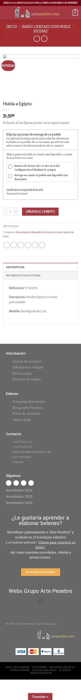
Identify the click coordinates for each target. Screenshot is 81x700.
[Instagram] (16, 483)
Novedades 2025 (19, 496)
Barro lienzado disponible (46, 26)
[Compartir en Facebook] (13, 245)
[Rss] (23, 483)
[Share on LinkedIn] (42, 245)
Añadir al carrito (40, 211)
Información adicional (23, 275)
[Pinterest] (31, 483)
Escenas (40, 31)
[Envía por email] (28, 245)
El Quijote (65, 670)
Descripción (15, 267)
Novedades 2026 (19, 503)
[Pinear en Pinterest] (35, 245)
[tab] (40, 267)
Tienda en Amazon (41, 672)
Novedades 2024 (19, 490)
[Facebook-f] (8, 483)
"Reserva (11, 193)
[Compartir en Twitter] (20, 245)
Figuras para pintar (45, 670)
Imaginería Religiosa (62, 667)
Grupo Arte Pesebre (17, 667)
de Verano (21, 193)
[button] (40, 601)
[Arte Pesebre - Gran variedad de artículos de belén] (37, 13)
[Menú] (5, 12)
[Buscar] (68, 13)
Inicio (11, 26)
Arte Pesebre (39, 667)
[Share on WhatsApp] (6, 245)
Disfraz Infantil (20, 670)
